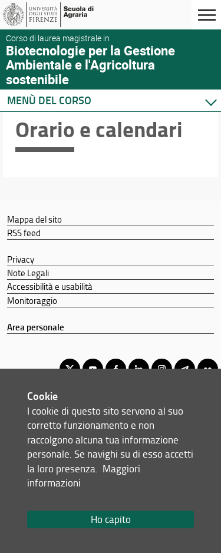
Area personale (35, 326)
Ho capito (111, 519)
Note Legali (28, 272)
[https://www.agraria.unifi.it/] (66, 14)
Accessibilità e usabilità (50, 286)
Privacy (20, 259)
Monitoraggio (32, 300)
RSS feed (24, 232)
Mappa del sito (34, 219)
